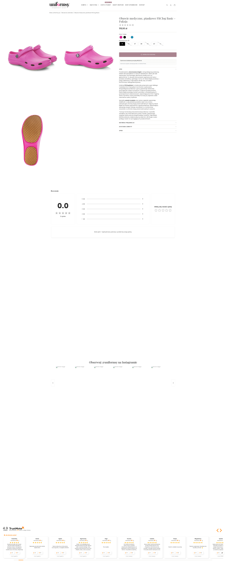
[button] (120, 37)
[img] (125, 25)
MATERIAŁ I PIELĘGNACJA (126, 123)
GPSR (121, 130)
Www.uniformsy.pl (54, 12)
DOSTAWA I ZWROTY (125, 127)
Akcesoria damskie (67, 12)
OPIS (120, 69)
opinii (23, 530)
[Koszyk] (175, 5)
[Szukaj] (167, 5)
